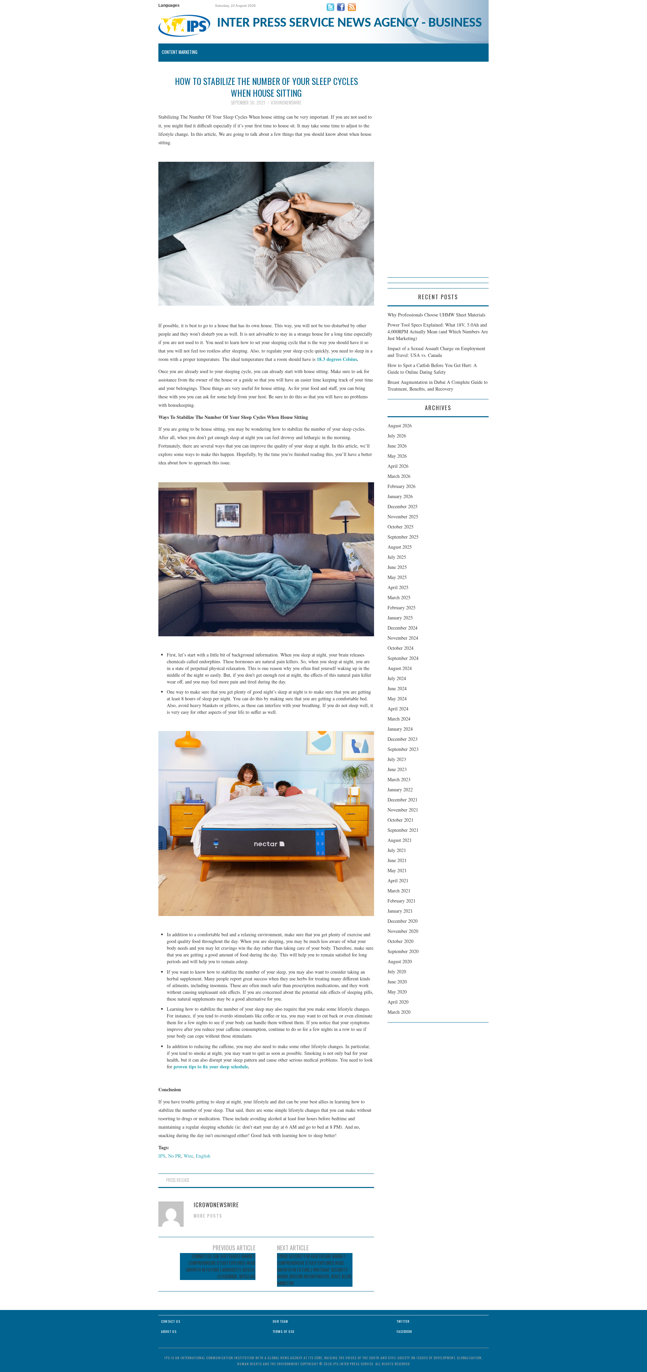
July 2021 (397, 850)
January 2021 (400, 911)
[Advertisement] (438, 176)
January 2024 (400, 729)
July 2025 (397, 557)
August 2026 (400, 425)
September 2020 (403, 951)
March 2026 (399, 476)
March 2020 (399, 1012)
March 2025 (399, 597)
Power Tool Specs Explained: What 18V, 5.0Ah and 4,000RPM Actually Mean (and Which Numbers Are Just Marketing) (438, 331)
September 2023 (403, 749)
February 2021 (401, 900)
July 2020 (397, 971)
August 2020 (400, 961)
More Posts (208, 1216)
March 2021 (399, 890)
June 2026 (397, 446)
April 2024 (398, 708)
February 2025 (401, 607)
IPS (161, 1156)
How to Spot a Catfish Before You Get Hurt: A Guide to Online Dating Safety (432, 368)
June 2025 (397, 567)
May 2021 (397, 870)
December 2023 (403, 739)
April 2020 (398, 1002)
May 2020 (397, 991)
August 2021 (400, 840)
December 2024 (403, 627)
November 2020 (403, 931)
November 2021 (403, 809)
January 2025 (400, 617)
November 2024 (403, 638)
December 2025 (403, 506)
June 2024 (397, 688)
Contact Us (170, 1321)
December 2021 (403, 799)
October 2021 (400, 820)
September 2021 (403, 830)
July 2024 (397, 678)
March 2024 (399, 718)
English (203, 1156)
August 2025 (400, 547)
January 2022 (400, 789)
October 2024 (400, 648)
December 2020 (403, 921)
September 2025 (403, 536)
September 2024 (403, 658)
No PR (174, 1156)
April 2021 (398, 880)
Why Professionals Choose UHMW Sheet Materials (436, 314)
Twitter (403, 1321)
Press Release (177, 1180)
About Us (169, 1331)
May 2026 (397, 456)
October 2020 (400, 941)
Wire (188, 1156)
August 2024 (400, 668)
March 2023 (399, 779)
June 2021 (397, 860)
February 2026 (401, 486)
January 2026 (400, 496)
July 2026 (397, 435)
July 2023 (397, 759)
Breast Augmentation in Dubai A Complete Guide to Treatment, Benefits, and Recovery (438, 385)
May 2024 (397, 698)
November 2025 (403, 516)
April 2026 (398, 466)
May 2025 (397, 577)
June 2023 (397, 769)
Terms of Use (284, 1331)
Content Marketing (179, 52)
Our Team (280, 1321)
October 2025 (400, 526)
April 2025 (398, 587)
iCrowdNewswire (286, 102)
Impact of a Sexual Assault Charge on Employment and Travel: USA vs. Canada (436, 351)
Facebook (404, 1331)
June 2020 (397, 981)
